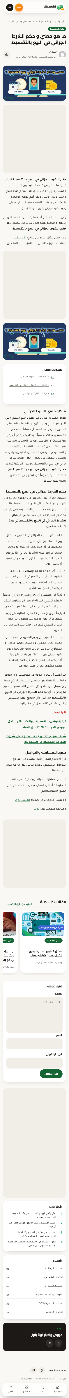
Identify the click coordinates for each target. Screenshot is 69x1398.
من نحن (62, 1379)
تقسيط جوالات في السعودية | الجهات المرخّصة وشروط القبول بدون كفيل (36, 1234)
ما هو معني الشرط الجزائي (37, 377)
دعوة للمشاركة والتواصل (38, 394)
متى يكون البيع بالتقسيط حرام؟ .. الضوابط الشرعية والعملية (34, 1215)
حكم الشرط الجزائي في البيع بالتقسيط (31, 385)
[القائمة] (9, 7)
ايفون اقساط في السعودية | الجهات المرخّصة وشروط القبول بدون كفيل (32, 1244)
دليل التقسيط (46, 22)
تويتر (36, 809)
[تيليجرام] (49, 1343)
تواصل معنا (26, 1379)
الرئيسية (62, 22)
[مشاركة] (6, 54)
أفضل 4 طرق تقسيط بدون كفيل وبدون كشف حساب (46, 953)
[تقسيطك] (53, 7)
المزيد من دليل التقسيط (19, 904)
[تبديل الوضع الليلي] (19, 7)
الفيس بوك (22, 800)
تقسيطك (20, 238)
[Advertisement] (34, 139)
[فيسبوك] (58, 1343)
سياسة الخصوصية (45, 1379)
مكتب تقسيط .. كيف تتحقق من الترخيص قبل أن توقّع (32, 1225)
